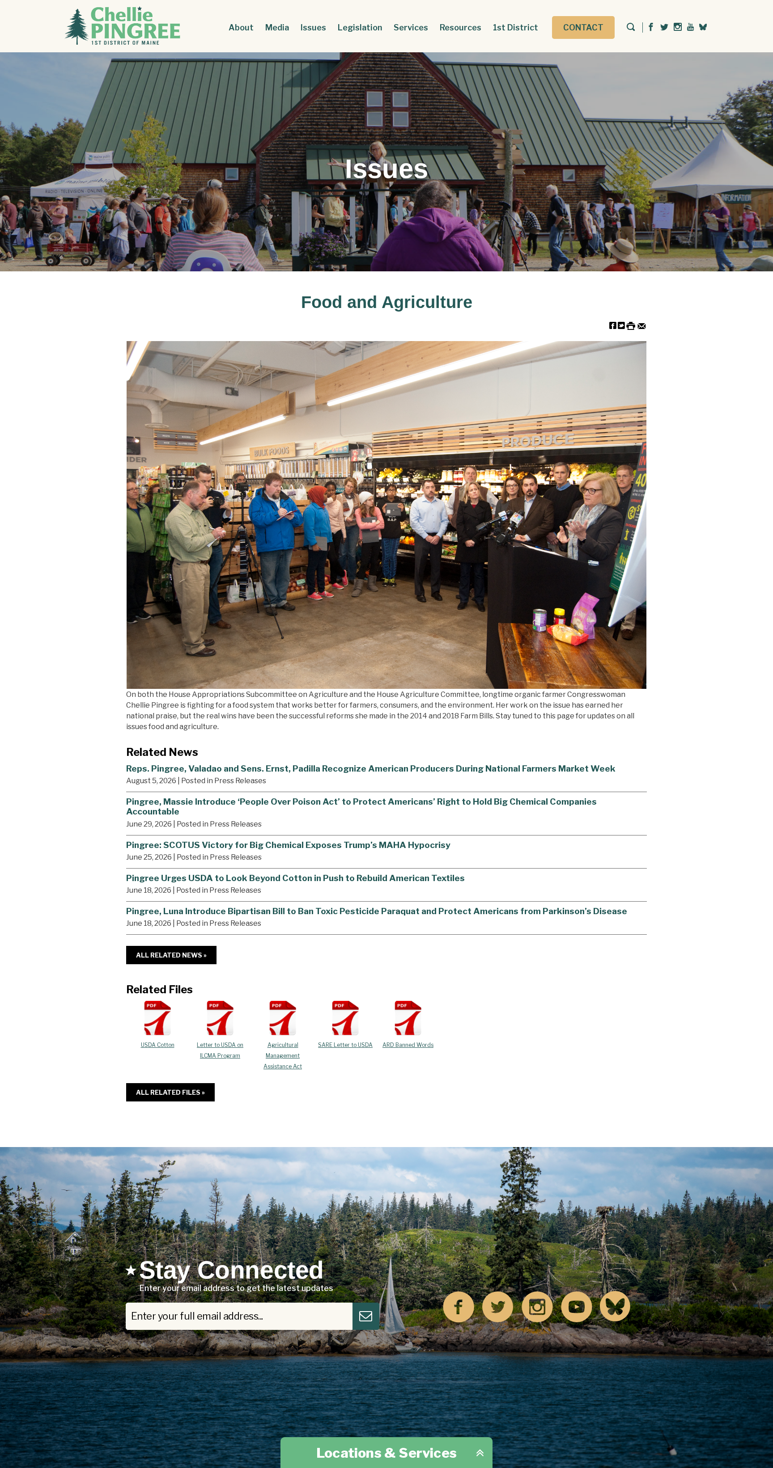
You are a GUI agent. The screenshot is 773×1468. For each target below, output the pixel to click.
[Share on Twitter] (621, 325)
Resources (460, 27)
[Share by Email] (642, 325)
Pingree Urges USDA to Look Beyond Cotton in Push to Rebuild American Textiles (295, 878)
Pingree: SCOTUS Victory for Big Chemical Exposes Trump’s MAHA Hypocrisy (288, 845)
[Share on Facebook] (612, 325)
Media (277, 27)
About (241, 27)
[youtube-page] (690, 27)
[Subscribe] (366, 1316)
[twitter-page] (664, 27)
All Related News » (171, 955)
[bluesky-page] (703, 27)
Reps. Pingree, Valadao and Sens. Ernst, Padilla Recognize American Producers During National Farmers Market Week (371, 768)
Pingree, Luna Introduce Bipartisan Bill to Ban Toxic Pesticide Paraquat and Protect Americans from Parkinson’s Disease (376, 911)
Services (411, 27)
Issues (313, 27)
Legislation (360, 27)
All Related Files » (170, 1092)
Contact (583, 27)
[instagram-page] (678, 27)
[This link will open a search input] (631, 28)
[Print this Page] (630, 325)
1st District (515, 27)
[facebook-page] (651, 27)
